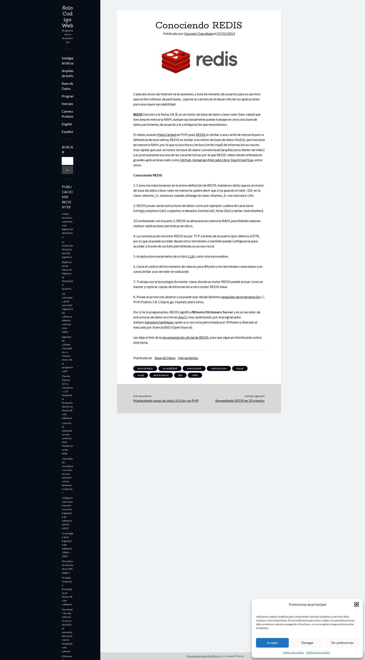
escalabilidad (170, 368)
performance (161, 375)
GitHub (185, 160)
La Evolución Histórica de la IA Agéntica (67, 249)
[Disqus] (199, 466)
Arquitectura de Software (71, 73)
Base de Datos (67, 85)
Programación (72, 96)
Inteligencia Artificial (70, 60)
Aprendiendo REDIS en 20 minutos (240, 400)
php (180, 375)
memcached (194, 368)
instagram (199, 160)
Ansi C (183, 317)
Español (67, 132)
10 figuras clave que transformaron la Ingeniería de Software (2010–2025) (67, 513)
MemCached (167, 134)
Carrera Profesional (70, 113)
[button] (356, 604)
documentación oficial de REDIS (185, 337)
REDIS (138, 114)
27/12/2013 (226, 33)
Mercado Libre (218, 160)
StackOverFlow (242, 160)
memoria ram (219, 368)
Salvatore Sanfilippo (159, 322)
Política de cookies (293, 652)
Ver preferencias (342, 643)
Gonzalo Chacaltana (198, 33)
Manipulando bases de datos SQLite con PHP (166, 400)
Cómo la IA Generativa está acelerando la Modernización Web (67, 438)
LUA (191, 256)
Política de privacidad (318, 652)
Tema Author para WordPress (203, 656)
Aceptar (272, 643)
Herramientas (72, 104)
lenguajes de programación (241, 297)
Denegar (307, 643)
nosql (141, 375)
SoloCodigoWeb (67, 17)
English (67, 124)
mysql (239, 368)
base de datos (145, 368)
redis (195, 375)
